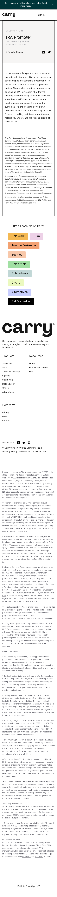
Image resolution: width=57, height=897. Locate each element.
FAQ (31, 372)
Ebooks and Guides (38, 368)
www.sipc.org (31, 601)
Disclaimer (24, 452)
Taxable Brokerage (24, 245)
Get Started (19, 301)
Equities (17, 254)
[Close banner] (53, 4)
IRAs (37, 236)
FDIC (13, 618)
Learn (32, 364)
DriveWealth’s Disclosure (28, 593)
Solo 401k (18, 236)
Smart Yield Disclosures (42, 773)
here (28, 6)
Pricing (5, 413)
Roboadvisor (20, 273)
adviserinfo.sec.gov (27, 203)
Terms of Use (39, 452)
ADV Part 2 (39, 857)
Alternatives (19, 292)
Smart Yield (19, 264)
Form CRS (9, 203)
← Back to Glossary (15, 52)
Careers (6, 421)
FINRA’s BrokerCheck (37, 599)
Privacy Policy (9, 452)
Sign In (41, 15)
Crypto (16, 282)
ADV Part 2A (42, 200)
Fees (4, 417)
